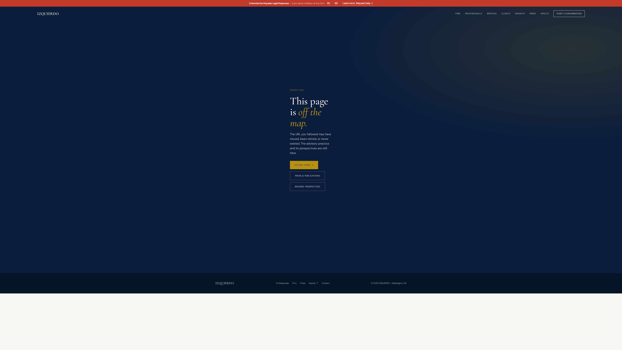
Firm (457, 13)
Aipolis (545, 13)
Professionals (473, 13)
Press (533, 13)
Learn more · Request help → (358, 3)
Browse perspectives (307, 186)
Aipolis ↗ (313, 283)
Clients (505, 13)
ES (328, 3)
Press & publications (307, 175)
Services (492, 13)
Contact (325, 283)
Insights (520, 13)
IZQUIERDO (48, 13)
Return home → (304, 165)
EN (336, 3)
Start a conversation (569, 13)
